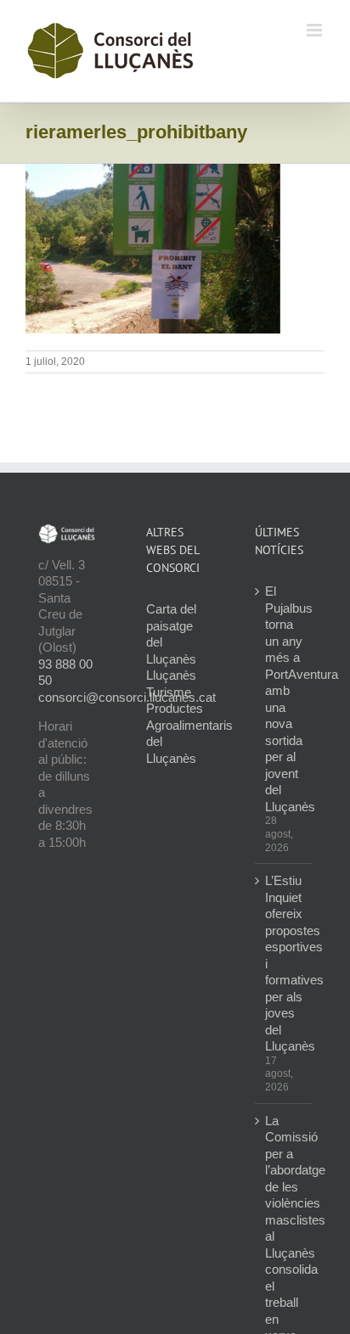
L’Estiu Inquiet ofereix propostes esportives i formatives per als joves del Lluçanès (284, 963)
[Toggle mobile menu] (316, 30)
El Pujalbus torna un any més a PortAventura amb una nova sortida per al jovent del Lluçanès (284, 699)
